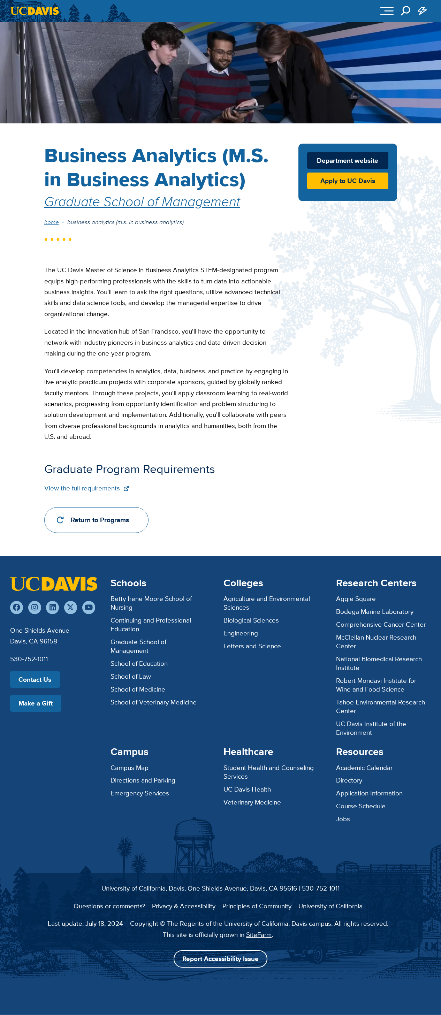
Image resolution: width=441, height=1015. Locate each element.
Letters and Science (252, 646)
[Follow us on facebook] (16, 607)
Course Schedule (361, 806)
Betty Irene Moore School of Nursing (151, 603)
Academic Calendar (364, 767)
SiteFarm (259, 934)
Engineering (240, 633)
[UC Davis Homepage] (34, 11)
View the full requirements (83, 488)
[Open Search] (405, 10)
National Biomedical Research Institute (379, 663)
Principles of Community (256, 906)
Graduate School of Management (142, 201)
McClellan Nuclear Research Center (376, 641)
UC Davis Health (247, 789)
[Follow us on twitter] (70, 607)
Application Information (369, 793)
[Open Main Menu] (387, 10)
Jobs (343, 819)
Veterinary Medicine (252, 802)
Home (51, 222)
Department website (347, 160)
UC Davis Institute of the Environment (371, 728)
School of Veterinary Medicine (154, 702)
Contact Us (34, 679)
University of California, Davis (142, 888)
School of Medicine (138, 689)
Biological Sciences (251, 620)
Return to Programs (100, 520)
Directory (349, 780)
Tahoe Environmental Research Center (380, 706)
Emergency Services (140, 793)
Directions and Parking (143, 780)
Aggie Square (356, 598)
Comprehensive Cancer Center (381, 624)
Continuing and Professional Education (151, 624)
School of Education (139, 663)
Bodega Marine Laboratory (374, 611)
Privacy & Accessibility (183, 906)
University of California (330, 906)
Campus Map (130, 767)
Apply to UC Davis (347, 180)
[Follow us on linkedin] (52, 607)
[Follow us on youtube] (88, 607)
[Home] (53, 584)
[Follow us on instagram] (34, 607)
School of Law (131, 676)
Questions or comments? (109, 906)
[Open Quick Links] (422, 10)
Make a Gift (35, 703)
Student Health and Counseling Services (268, 772)
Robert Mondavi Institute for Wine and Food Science (376, 685)
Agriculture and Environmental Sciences (266, 603)
